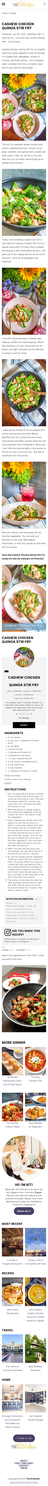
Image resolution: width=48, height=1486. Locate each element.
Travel (38, 1192)
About (24, 1460)
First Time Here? (24, 1463)
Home (5, 13)
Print (24, 725)
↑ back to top (24, 1438)
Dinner (13, 13)
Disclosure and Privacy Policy (24, 1482)
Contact (24, 1465)
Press (24, 1468)
